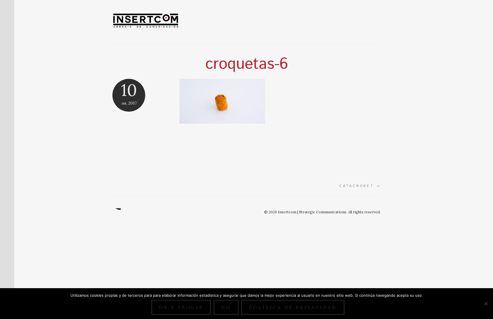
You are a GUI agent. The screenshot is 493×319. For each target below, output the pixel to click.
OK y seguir (181, 307)
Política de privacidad (293, 307)
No (226, 307)
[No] (486, 303)
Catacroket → (360, 185)
